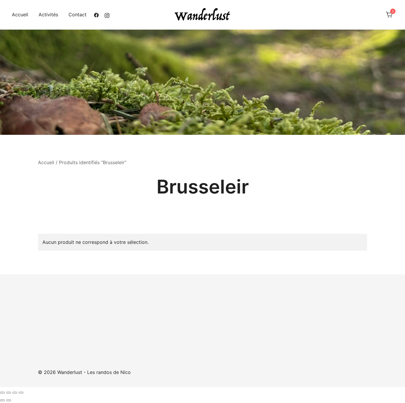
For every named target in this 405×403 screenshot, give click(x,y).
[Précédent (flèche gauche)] (2, 400)
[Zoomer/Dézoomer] (2, 393)
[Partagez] (14, 393)
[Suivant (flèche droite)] (8, 400)
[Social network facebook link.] (96, 14)
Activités (48, 14)
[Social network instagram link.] (107, 14)
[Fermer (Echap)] (21, 393)
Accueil (20, 14)
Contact (77, 14)
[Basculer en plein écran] (8, 393)
